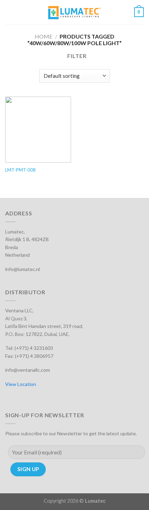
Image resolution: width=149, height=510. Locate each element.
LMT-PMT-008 (20, 170)
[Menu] (9, 11)
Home (43, 36)
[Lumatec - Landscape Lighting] (75, 12)
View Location (20, 384)
